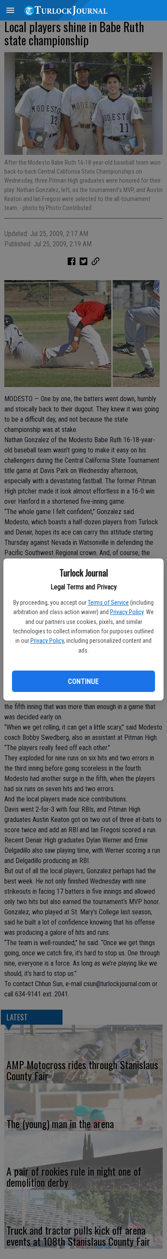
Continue (83, 681)
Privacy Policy (126, 612)
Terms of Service (108, 602)
